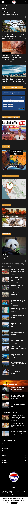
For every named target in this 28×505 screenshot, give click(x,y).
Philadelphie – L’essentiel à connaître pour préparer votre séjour (18, 279)
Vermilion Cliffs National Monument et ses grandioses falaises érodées (12, 58)
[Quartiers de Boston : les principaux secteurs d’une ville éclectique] (5, 333)
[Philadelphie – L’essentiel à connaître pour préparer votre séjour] (5, 279)
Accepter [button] (14, 502)
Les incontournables (6, 53)
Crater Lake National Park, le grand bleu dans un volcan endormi (18, 356)
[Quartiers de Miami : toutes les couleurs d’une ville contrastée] (5, 310)
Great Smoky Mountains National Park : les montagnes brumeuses (18, 364)
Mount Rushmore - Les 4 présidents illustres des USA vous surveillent (18, 417)
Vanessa (3, 16)
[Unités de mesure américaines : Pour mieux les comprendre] (5, 433)
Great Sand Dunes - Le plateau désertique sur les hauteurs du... (13, 80)
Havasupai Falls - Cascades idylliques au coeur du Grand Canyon (18, 302)
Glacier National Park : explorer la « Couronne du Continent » (17, 325)
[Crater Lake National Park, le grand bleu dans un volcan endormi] (5, 356)
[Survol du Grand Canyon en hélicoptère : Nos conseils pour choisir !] (5, 271)
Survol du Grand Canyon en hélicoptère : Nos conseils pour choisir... (17, 271)
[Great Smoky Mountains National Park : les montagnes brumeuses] (5, 364)
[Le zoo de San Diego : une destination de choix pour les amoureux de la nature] (14, 246)
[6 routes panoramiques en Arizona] (5, 317)
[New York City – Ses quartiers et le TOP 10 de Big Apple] (5, 294)
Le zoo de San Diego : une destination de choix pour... (11, 258)
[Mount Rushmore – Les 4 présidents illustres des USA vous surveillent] (5, 417)
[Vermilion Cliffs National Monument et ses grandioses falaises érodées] (14, 47)
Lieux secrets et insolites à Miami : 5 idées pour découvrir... (17, 371)
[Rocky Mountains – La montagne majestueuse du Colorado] (5, 341)
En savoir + (20, 502)
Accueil (3, 5)
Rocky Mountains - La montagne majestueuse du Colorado (17, 340)
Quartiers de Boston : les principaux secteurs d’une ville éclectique (18, 332)
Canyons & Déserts (6, 76)
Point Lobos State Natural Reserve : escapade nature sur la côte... (14, 35)
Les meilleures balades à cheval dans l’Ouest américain (13, 14)
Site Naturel (4, 31)
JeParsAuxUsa (5, 83)
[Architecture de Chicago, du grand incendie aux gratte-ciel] (5, 348)
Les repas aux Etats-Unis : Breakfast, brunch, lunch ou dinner (17, 425)
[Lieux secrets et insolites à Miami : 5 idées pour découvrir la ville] (5, 372)
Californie (4, 254)
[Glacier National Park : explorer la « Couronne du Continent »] (5, 325)
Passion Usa (4, 11)
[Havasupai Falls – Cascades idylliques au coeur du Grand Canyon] (5, 302)
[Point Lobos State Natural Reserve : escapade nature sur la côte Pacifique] (14, 26)
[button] (26, 2)
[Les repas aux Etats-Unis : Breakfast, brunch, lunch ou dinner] (5, 425)
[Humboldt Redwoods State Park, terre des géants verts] (5, 287)
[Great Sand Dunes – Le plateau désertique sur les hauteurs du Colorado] (14, 71)
